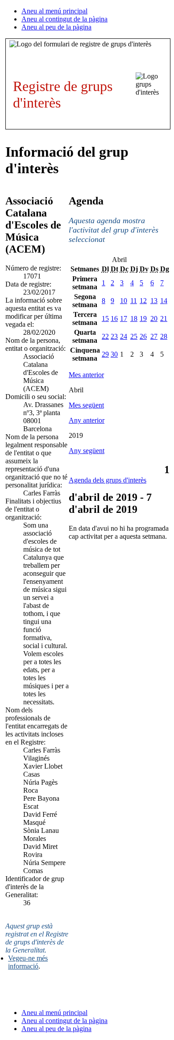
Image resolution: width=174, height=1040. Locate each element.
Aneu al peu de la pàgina (56, 27)
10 (123, 300)
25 (133, 336)
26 (143, 336)
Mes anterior (86, 375)
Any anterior (86, 420)
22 (105, 336)
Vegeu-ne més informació (28, 962)
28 (163, 336)
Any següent (86, 450)
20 (153, 318)
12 (143, 300)
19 (143, 318)
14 (163, 300)
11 (133, 300)
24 (123, 336)
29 (105, 354)
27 (153, 336)
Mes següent (86, 405)
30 (114, 354)
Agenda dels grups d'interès (107, 480)
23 (114, 336)
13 (153, 300)
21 (163, 318)
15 (105, 318)
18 (133, 318)
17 (123, 318)
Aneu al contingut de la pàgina (64, 19)
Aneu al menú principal (54, 11)
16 (114, 318)
